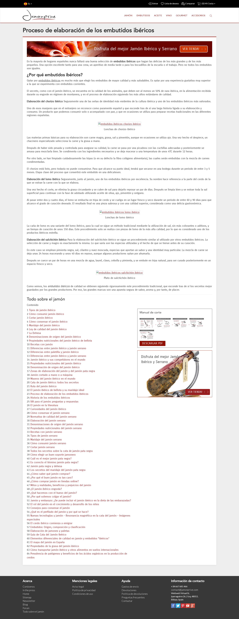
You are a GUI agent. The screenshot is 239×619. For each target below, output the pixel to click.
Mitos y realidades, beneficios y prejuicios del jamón (60, 485)
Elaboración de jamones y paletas (49, 530)
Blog (25, 604)
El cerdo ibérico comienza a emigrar (51, 523)
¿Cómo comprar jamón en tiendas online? (54, 481)
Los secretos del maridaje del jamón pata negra (57, 470)
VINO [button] (169, 15)
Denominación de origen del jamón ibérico (55, 367)
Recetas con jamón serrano (46, 432)
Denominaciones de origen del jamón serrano (56, 424)
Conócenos (29, 586)
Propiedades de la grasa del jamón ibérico (54, 546)
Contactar (127, 600)
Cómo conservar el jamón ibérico (48, 321)
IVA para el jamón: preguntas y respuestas (54, 401)
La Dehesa (35, 333)
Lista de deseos (171, 3)
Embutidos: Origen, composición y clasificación (57, 527)
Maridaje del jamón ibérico (44, 325)
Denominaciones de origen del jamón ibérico (55, 336)
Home (26, 593)
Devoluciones (129, 590)
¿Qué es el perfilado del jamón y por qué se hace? (59, 511)
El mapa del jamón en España (47, 542)
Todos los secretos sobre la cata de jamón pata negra (61, 451)
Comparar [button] (190, 3)
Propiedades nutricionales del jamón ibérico (55, 363)
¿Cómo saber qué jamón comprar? (50, 473)
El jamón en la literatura (44, 405)
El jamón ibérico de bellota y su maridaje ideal (57, 390)
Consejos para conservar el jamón (50, 508)
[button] (210, 15)
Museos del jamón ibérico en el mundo (52, 378)
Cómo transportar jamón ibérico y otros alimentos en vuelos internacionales (74, 549)
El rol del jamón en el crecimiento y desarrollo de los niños (64, 504)
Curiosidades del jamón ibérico (48, 409)
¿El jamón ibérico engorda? (46, 489)
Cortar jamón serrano (42, 447)
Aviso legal (78, 586)
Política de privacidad (83, 590)
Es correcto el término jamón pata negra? (54, 462)
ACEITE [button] (158, 15)
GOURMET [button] (181, 15)
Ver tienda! (191, 49)
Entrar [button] (155, 3)
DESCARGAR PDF (152, 343)
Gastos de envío (130, 586)
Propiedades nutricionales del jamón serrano (56, 428)
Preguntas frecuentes (133, 597)
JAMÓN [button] (128, 15)
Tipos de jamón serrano (44, 435)
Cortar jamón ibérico (41, 317)
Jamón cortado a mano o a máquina (51, 375)
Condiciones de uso (82, 593)
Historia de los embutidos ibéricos (50, 397)
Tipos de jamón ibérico (42, 310)
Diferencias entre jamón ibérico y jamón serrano (58, 348)
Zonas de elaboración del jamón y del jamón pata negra (62, 371)
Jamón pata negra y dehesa (46, 466)
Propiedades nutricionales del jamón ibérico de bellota (60, 340)
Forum (26, 608)
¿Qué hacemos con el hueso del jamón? (53, 492)
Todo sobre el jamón (33, 611)
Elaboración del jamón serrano (48, 420)
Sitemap (27, 597)
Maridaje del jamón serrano (46, 439)
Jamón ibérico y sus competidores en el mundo (57, 359)
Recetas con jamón (41, 344)
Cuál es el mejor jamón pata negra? (51, 458)
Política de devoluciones (135, 593)
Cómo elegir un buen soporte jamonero (53, 454)
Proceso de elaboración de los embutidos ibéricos (59, 394)
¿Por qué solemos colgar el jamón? (50, 496)
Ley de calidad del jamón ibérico (48, 329)
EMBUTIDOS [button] (143, 15)
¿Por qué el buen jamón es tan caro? (51, 477)
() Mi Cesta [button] (207, 3)
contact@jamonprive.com (184, 589)
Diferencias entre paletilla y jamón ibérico (54, 352)
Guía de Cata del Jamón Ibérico (48, 534)
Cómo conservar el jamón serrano (50, 413)
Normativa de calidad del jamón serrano (53, 416)
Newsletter (29, 600)
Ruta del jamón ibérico (43, 386)
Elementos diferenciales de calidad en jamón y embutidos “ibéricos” (69, 538)
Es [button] (29, 3)
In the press (29, 590)
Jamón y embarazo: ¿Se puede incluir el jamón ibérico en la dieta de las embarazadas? (80, 500)
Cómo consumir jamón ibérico (46, 314)
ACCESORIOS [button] (198, 15)
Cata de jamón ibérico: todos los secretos (54, 382)
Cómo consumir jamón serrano (48, 443)
